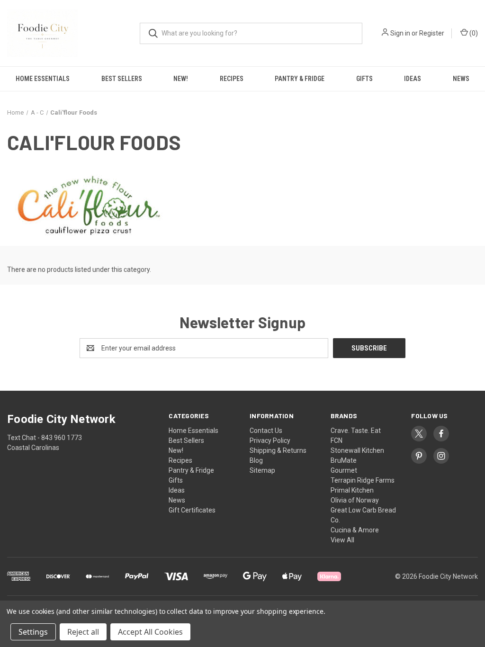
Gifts (364, 78)
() (473, 33)
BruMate (344, 460)
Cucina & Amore (355, 530)
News (177, 500)
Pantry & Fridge (299, 78)
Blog (256, 460)
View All (342, 540)
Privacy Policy (270, 440)
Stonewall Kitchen (357, 450)
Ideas (412, 78)
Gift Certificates (192, 510)
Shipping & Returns (278, 450)
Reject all (83, 632)
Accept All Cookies (150, 632)
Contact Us (266, 430)
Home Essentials (43, 78)
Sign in (400, 33)
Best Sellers (121, 78)
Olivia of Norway (355, 500)
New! (180, 78)
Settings (33, 632)
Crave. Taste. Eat (356, 430)
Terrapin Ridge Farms (363, 480)
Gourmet (344, 470)
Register (431, 33)
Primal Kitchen (352, 490)
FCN (336, 440)
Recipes (231, 78)
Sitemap (262, 470)
